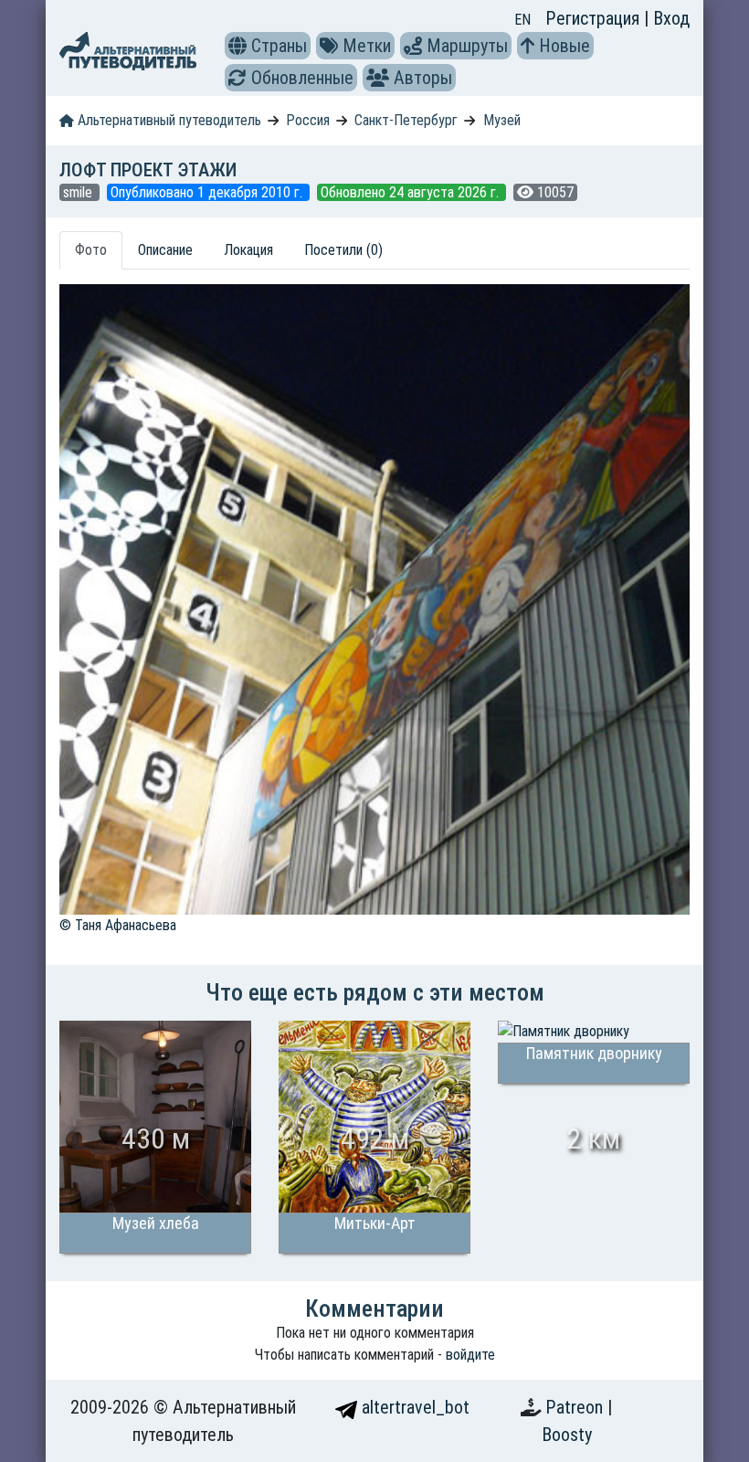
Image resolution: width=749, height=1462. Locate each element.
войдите (470, 1354)
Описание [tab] (165, 250)
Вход (671, 18)
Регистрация (594, 18)
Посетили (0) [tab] (343, 250)
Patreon (576, 1407)
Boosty (567, 1435)
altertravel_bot (413, 1407)
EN (522, 19)
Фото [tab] (91, 250)
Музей (502, 120)
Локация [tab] (248, 250)
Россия (308, 120)
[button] (237, 46)
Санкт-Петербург (406, 120)
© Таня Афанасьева (117, 925)
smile (79, 192)
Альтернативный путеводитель (167, 120)
